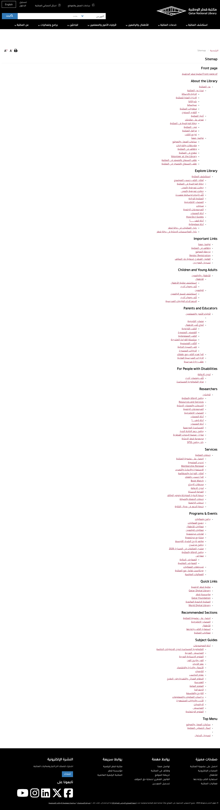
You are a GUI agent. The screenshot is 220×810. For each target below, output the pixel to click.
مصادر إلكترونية (196, 321)
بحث (8, 16)
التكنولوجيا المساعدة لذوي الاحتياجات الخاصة (180, 649)
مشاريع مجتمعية (194, 538)
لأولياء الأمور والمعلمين (102, 25)
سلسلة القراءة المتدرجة (184, 340)
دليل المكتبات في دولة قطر (182, 228)
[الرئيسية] (181, 11)
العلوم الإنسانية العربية (191, 657)
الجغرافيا (199, 690)
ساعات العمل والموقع (79, 6)
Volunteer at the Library (184, 156)
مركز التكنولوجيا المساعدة (190, 382)
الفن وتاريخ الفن (195, 660)
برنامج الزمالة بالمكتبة (193, 398)
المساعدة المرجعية (193, 428)
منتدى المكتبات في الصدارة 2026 (186, 549)
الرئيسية (214, 51)
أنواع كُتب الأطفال (194, 325)
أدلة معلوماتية (196, 224)
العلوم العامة (197, 686)
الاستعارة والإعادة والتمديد (189, 470)
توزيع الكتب (191, 134)
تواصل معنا (197, 138)
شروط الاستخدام (83, 803)
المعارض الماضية (187, 563)
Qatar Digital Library (200, 591)
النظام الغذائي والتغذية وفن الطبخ (185, 679)
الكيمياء (199, 671)
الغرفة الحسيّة (196, 492)
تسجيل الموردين (202, 263)
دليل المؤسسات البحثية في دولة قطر (177, 232)
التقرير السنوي (189, 112)
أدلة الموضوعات (202, 646)
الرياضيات (199, 704)
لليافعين (199, 290)
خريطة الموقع (203, 252)
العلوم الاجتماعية (195, 712)
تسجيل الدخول (23, 4)
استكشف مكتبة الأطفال (184, 283)
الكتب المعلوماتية (187, 336)
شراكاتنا (192, 101)
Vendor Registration (200, 255)
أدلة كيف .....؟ (196, 221)
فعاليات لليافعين (195, 530)
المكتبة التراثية (196, 199)
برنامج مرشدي (196, 545)
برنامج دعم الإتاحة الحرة (192, 431)
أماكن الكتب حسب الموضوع (189, 180)
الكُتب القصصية (188, 343)
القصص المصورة (187, 332)
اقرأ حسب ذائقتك (194, 477)
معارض (200, 556)
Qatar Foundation (201, 598)
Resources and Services (191, 402)
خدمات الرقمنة (196, 503)
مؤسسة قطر (203, 594)
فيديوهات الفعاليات (193, 567)
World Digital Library (200, 605)
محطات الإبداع (196, 484)
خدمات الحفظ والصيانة (192, 499)
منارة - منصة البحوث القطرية (188, 435)
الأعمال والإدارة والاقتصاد (190, 668)
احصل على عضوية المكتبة (190, 459)
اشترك (67, 774)
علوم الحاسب (196, 675)
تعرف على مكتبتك (194, 120)
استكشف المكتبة (197, 25)
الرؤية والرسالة (189, 94)
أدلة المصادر (197, 213)
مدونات (200, 206)
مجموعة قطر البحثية (193, 439)
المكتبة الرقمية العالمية (198, 602)
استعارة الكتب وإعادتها (198, 629)
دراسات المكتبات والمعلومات (188, 697)
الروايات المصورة (188, 351)
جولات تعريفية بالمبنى (192, 188)
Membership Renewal (192, 466)
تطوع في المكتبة (188, 153)
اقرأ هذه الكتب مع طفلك (190, 354)
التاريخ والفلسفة (195, 693)
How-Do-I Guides (195, 217)
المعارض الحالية (188, 560)
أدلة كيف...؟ (197, 420)
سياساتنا (192, 105)
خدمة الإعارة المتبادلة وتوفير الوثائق (185, 495)
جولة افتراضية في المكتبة (183, 123)
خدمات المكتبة (168, 25)
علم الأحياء (198, 664)
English (9, 4)
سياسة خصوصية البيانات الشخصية (62, 803)
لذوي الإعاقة (204, 374)
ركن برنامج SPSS (195, 442)
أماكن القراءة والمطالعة (191, 473)
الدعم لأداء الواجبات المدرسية (181, 301)
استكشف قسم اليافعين (183, 294)
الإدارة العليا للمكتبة (186, 98)
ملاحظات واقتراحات (186, 145)
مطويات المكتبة (188, 109)
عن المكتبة (22, 25)
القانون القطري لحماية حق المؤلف (193, 259)
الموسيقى (198, 708)
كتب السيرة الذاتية (187, 347)
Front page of (199, 74)
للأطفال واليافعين (138, 25)
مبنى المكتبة (190, 127)
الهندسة (199, 682)
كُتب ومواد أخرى (188, 286)
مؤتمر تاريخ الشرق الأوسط (189, 541)
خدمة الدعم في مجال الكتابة (189, 507)
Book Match (197, 481)
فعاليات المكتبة (202, 633)
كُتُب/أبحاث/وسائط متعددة (189, 195)
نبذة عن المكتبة (195, 90)
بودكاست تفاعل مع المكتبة (189, 571)
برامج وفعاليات (49, 25)
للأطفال (199, 279)
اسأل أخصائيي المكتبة (46, 6)
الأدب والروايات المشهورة (190, 701)
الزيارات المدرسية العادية (190, 358)
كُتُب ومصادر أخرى (194, 378)
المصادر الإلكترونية (194, 202)
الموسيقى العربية (194, 653)
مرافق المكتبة (189, 131)
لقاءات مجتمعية (195, 534)
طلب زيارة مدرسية (194, 362)
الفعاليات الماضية (194, 574)
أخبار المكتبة (197, 116)
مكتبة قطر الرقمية (201, 587)
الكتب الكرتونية (189, 329)
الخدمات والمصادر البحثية (190, 406)
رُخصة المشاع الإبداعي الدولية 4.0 (124, 803)
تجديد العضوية (196, 462)
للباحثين (73, 25)
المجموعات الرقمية (193, 210)
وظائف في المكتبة (187, 149)
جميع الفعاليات (196, 523)
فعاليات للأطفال (195, 527)
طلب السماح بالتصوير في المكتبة (179, 160)
